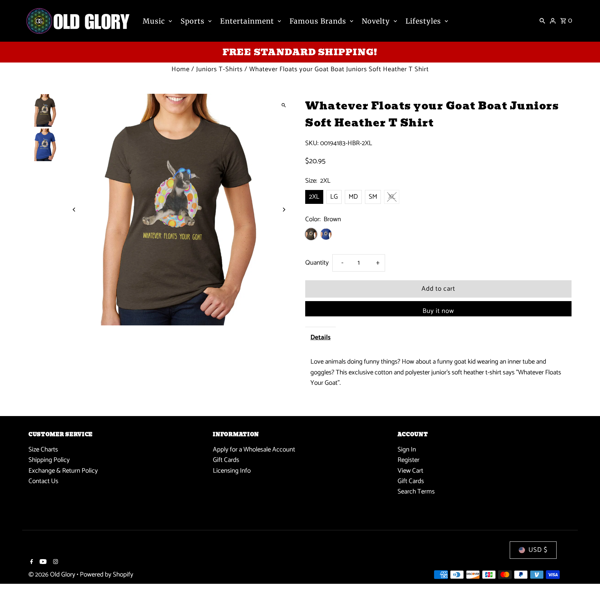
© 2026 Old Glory (52, 574)
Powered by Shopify (106, 574)
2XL (314, 196)
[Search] (542, 20)
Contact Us (43, 481)
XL (391, 196)
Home (181, 69)
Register (408, 460)
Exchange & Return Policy (63, 470)
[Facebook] (30, 563)
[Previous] (74, 209)
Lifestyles (423, 21)
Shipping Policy (49, 460)
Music (154, 21)
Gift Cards (226, 460)
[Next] (283, 209)
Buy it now (438, 311)
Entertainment (247, 21)
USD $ (538, 550)
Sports (193, 21)
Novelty (376, 21)
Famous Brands (318, 21)
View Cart (410, 470)
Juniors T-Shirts (219, 69)
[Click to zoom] (283, 105)
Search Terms (416, 491)
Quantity (317, 262)
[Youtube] (42, 563)
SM (373, 196)
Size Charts (43, 449)
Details (320, 337)
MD (353, 196)
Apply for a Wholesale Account (254, 449)
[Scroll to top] (585, 571)
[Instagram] (54, 563)
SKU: (311, 143)
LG (334, 196)
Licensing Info (232, 470)
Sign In (407, 449)
